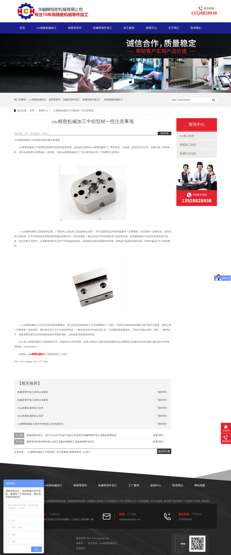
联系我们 (196, 27)
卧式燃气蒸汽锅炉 (173, 501)
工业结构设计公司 (114, 501)
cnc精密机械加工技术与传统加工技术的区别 (40, 424)
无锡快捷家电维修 (76, 501)
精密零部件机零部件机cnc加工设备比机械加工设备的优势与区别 (60, 441)
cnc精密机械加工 (47, 27)
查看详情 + (159, 435)
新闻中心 (151, 27)
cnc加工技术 (187, 135)
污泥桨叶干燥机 (192, 501)
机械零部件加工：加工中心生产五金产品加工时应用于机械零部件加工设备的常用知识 (72, 435)
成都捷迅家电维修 (56, 501)
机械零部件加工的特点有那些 (32, 392)
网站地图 (199, 485)
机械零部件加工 (102, 27)
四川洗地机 (157, 501)
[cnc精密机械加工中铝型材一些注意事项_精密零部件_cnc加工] (51, 12)
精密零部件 (75, 27)
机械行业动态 (188, 153)
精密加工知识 (188, 144)
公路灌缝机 (144, 501)
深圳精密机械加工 (113, 99)
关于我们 (173, 27)
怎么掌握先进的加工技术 (30, 408)
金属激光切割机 (95, 501)
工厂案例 (133, 485)
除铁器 (205, 501)
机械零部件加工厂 (91, 99)
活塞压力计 (131, 501)
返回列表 (164, 133)
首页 (22, 27)
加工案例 (129, 27)
